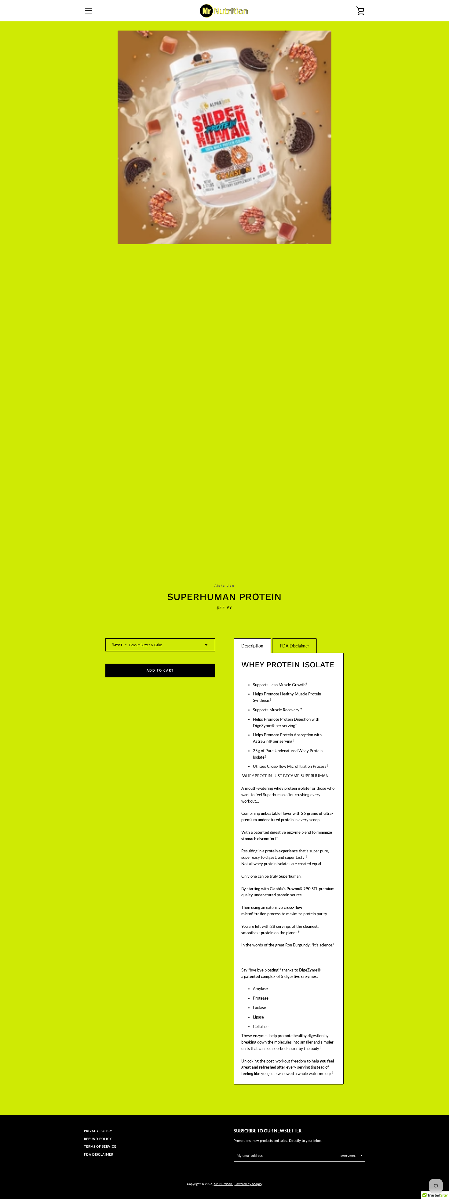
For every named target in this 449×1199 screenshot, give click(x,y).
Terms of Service (100, 1146)
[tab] (252, 645)
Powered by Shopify (248, 1184)
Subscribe (349, 1155)
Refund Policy (98, 1139)
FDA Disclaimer (98, 1154)
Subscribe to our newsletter (267, 1130)
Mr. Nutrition (223, 1184)
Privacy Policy (98, 1131)
